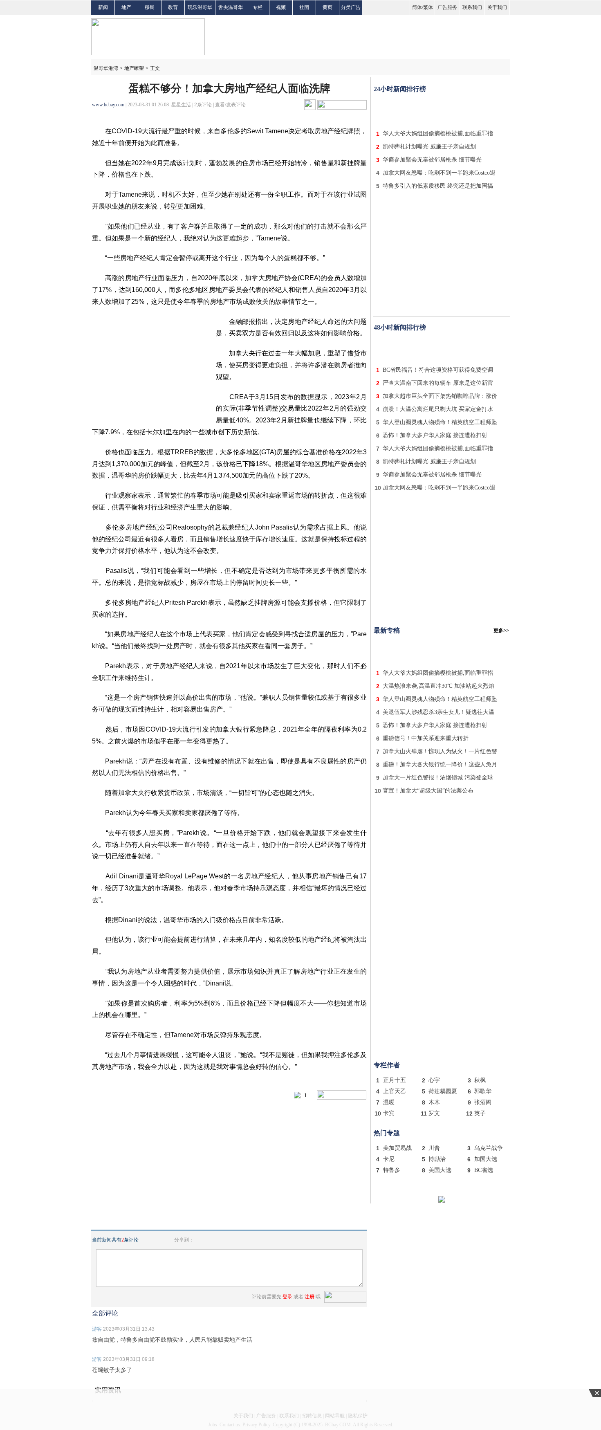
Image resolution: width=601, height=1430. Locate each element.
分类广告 (351, 7)
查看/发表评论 (230, 105)
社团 (304, 7)
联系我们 (472, 7)
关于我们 (497, 7)
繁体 (428, 7)
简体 (417, 7)
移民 (150, 7)
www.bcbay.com (108, 105)
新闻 (103, 7)
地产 (126, 7)
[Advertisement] (441, 109)
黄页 (327, 7)
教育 (173, 7)
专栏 (257, 7)
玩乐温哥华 (200, 7)
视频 (281, 7)
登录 (287, 1297)
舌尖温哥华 (230, 7)
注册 (309, 1297)
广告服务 (447, 7)
